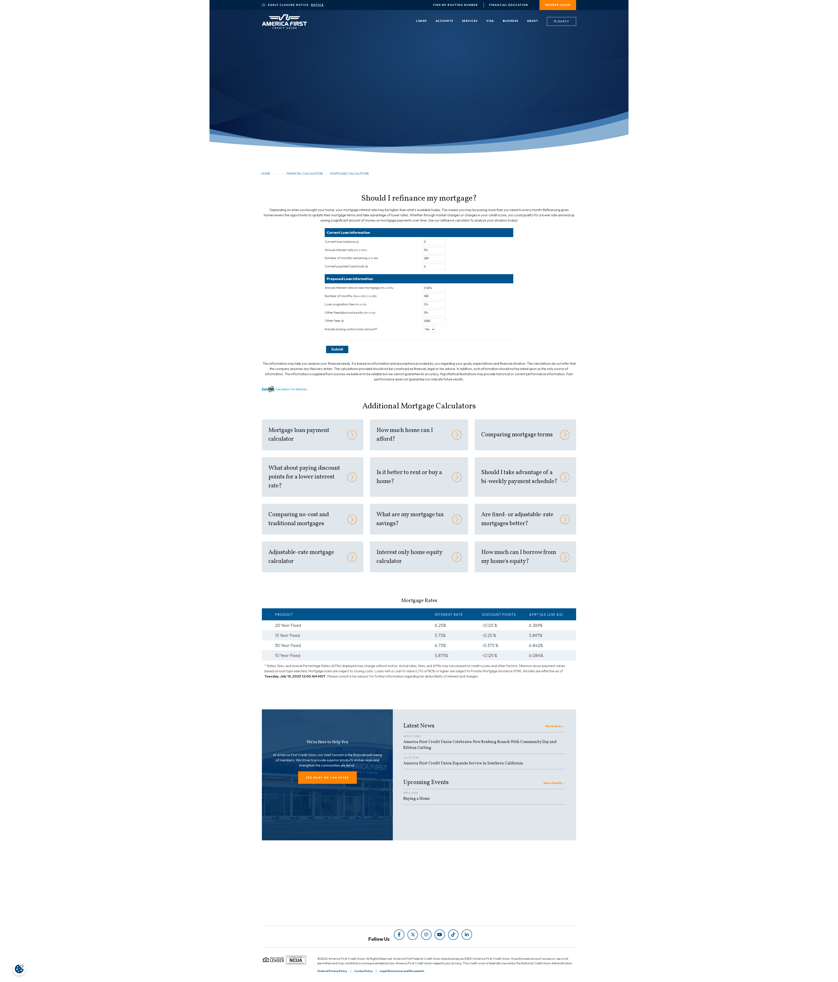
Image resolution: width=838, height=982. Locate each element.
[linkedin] (467, 934)
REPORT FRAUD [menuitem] (360, 911)
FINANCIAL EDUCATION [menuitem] (366, 886)
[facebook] (399, 934)
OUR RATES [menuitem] (436, 886)
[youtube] (439, 934)
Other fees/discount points (350, 313)
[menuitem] (421, 21)
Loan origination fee (346, 304)
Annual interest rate (346, 250)
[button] (327, 777)
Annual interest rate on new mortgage (359, 288)
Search (563, 21)
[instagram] (426, 934)
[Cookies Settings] (19, 968)
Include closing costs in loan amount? (351, 329)
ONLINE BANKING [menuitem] (441, 905)
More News (554, 726)
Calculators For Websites (291, 389)
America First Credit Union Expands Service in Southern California (463, 763)
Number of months (351, 296)
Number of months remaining (351, 258)
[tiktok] (453, 934)
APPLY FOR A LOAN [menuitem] (443, 892)
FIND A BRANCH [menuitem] (440, 899)
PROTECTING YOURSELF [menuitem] (367, 892)
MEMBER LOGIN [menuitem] (557, 5)
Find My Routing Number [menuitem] (455, 5)
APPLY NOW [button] (292, 106)
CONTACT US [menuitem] (438, 911)
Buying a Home (416, 798)
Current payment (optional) (346, 266)
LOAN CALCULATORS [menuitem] (364, 905)
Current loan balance (342, 242)
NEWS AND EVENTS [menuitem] (363, 899)
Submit (337, 349)
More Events (553, 783)
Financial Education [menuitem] (508, 5)
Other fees (334, 321)
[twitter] (412, 934)
